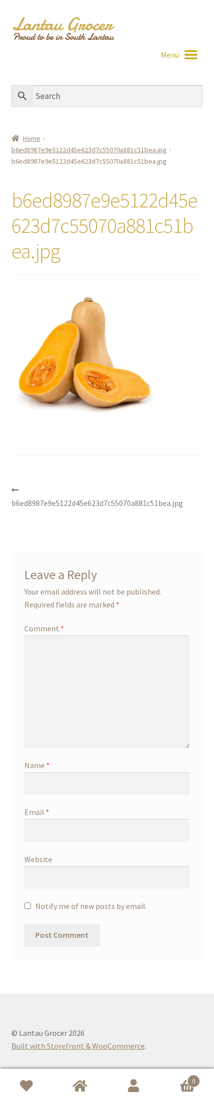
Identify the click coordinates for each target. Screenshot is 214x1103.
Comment (44, 628)
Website (38, 859)
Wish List (27, 1086)
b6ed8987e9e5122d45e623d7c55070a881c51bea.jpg (89, 149)
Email (36, 812)
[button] (170, 55)
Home (31, 138)
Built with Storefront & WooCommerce (78, 1046)
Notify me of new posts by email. (91, 906)
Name (37, 765)
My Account (134, 1086)
